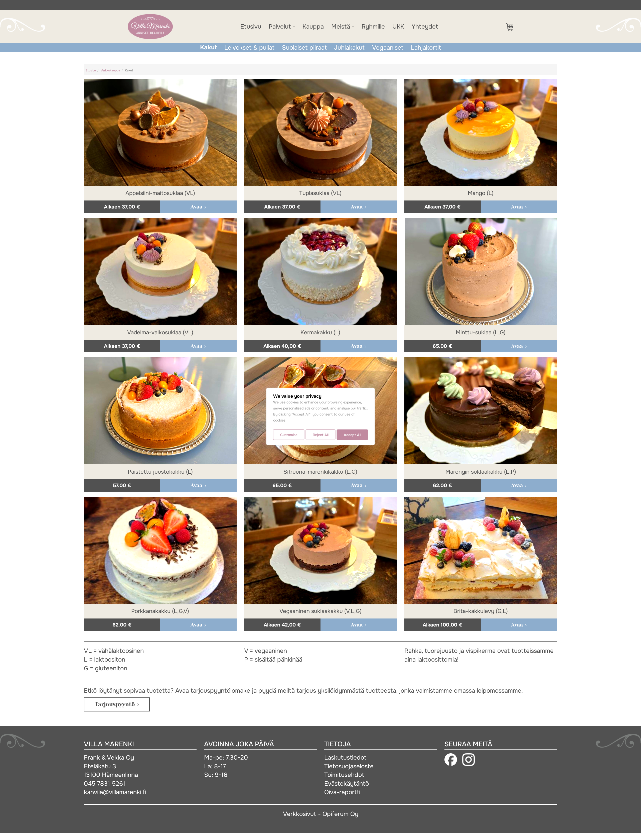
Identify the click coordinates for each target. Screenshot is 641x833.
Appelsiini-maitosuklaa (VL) (160, 193)
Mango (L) (481, 193)
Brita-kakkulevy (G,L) (480, 611)
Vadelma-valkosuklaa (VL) (160, 332)
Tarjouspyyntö (115, 704)
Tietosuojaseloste (349, 766)
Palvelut (280, 26)
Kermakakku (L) (320, 332)
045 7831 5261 (104, 783)
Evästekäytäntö (346, 783)
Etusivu (250, 26)
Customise (288, 435)
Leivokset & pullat (249, 47)
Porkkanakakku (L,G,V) (160, 611)
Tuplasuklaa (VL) (320, 193)
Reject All (321, 435)
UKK (398, 26)
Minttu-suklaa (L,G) (481, 332)
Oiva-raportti (342, 792)
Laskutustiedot (345, 757)
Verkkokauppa (110, 70)
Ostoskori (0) (512, 27)
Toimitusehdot (344, 775)
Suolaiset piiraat (304, 47)
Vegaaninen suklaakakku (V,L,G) (320, 611)
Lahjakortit (426, 47)
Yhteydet (425, 26)
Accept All (352, 435)
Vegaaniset (387, 47)
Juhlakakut (349, 47)
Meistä (341, 26)
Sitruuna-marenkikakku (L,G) (320, 471)
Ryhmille (373, 26)
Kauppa (313, 26)
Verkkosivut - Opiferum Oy (320, 814)
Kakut (208, 47)
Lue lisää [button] (198, 206)
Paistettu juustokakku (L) (160, 471)
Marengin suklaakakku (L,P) (480, 471)
